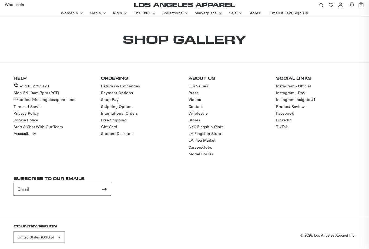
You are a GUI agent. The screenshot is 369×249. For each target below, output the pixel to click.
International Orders (119, 113)
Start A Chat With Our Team (38, 126)
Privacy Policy (26, 113)
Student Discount (117, 133)
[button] (321, 4)
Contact (196, 106)
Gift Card (109, 126)
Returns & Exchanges (120, 86)
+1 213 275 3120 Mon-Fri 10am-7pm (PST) (36, 89)
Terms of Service (28, 106)
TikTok (282, 126)
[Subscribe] (105, 189)
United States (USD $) (36, 237)
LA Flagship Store (205, 133)
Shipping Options (117, 106)
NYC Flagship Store (206, 126)
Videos (195, 99)
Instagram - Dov (290, 92)
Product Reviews (291, 106)
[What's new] (352, 4)
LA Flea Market (202, 140)
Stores (194, 120)
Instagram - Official (293, 86)
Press (193, 92)
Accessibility (25, 133)
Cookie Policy (26, 120)
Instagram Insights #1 (296, 99)
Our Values (198, 86)
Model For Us (201, 154)
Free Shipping (114, 120)
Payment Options (117, 92)
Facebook (285, 113)
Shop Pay (110, 99)
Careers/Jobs (200, 147)
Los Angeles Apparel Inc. (334, 235)
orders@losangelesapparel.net (48, 99)
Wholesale (198, 113)
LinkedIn (284, 120)
